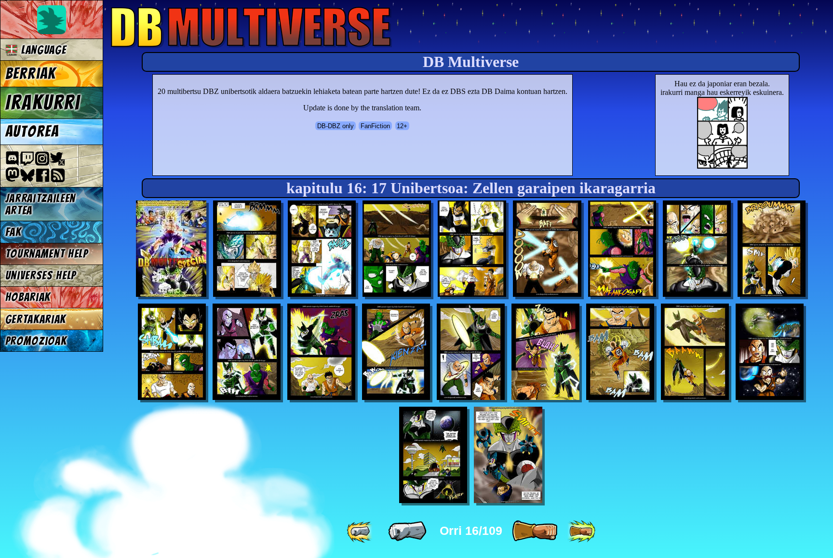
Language (42, 50)
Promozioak (36, 341)
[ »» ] (581, 531)
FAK (13, 232)
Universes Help (41, 275)
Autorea (32, 131)
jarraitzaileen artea (40, 204)
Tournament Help (46, 254)
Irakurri (43, 103)
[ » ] (535, 531)
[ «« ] (360, 531)
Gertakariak (35, 319)
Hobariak (28, 297)
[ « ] (407, 531)
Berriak (30, 74)
